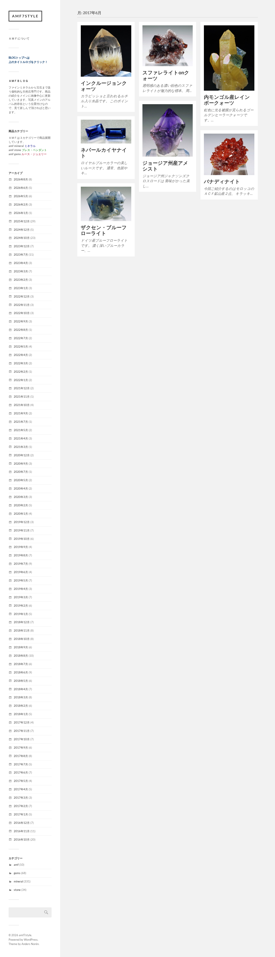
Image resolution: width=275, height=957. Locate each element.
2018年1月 (21, 714)
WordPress (31, 939)
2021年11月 (22, 396)
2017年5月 (21, 781)
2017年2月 (21, 806)
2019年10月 (22, 538)
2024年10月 (22, 238)
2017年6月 (21, 772)
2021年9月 (21, 413)
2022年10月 (22, 313)
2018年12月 (22, 622)
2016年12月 (22, 822)
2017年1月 (21, 814)
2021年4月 (21, 438)
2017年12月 (22, 722)
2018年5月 (21, 680)
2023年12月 (22, 246)
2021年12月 (22, 388)
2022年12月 (22, 296)
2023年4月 (21, 263)
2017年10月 (22, 739)
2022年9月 (21, 321)
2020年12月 (22, 455)
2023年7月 (21, 254)
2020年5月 (21, 480)
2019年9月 (21, 547)
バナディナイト (222, 181)
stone (17, 889)
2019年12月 (22, 522)
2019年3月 (21, 597)
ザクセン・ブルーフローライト (104, 230)
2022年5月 (21, 346)
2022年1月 (21, 380)
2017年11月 (22, 731)
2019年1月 (21, 614)
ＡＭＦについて (19, 38)
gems (17, 873)
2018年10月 (22, 639)
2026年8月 (21, 179)
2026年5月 (21, 196)
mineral (18, 881)
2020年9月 (21, 463)
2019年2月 (21, 605)
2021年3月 (21, 447)
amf (16, 864)
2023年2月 (21, 279)
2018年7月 (21, 664)
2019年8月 (21, 555)
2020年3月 (21, 497)
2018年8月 (21, 655)
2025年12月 (22, 221)
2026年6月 (21, 187)
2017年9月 (21, 747)
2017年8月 (21, 756)
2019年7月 (21, 563)
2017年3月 (21, 797)
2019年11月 (22, 530)
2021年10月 (22, 405)
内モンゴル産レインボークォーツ (227, 100)
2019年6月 (21, 572)
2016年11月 (22, 831)
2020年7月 (21, 471)
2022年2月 (21, 371)
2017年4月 (21, 789)
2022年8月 (21, 329)
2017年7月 (21, 764)
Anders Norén (30, 944)
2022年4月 (21, 355)
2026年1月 (21, 213)
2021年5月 (21, 430)
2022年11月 (22, 305)
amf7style (25, 16)
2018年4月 (21, 689)
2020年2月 (21, 505)
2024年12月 (22, 229)
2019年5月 (21, 580)
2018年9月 (21, 647)
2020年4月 (21, 488)
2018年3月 (21, 697)
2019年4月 (21, 589)
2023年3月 (21, 271)
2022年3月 (21, 363)
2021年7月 (21, 421)
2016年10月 (22, 839)
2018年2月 (21, 705)
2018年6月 (21, 672)
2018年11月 (22, 630)
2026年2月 (21, 204)
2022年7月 (21, 338)
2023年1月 (21, 288)
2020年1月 (21, 513)
